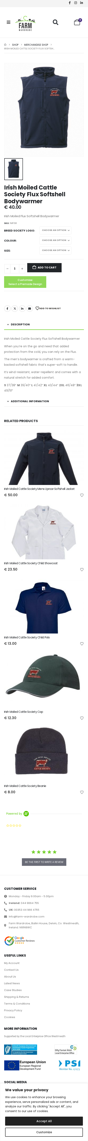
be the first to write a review (44, 862)
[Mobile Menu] (8, 22)
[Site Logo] (25, 23)
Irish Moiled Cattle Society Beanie (25, 786)
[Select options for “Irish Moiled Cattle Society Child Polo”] (77, 585)
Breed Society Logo (19, 231)
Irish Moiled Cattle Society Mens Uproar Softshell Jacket (39, 489)
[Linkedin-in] (81, 2)
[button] (55, 22)
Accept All (44, 1121)
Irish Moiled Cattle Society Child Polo (27, 637)
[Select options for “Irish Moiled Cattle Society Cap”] (77, 659)
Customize (44, 1132)
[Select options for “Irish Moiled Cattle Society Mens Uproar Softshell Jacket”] (77, 437)
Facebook (7, 308)
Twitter (14, 308)
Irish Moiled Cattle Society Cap (23, 712)
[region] (44, 1112)
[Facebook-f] (69, 2)
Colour (10, 241)
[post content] (44, 457)
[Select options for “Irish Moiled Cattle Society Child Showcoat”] (77, 511)
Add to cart (47, 267)
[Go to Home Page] (5, 45)
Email (29, 308)
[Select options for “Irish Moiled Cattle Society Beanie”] (77, 734)
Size (7, 251)
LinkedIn (22, 308)
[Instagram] (75, 2)
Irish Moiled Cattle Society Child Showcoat (31, 563)
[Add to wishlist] (81, 495)
